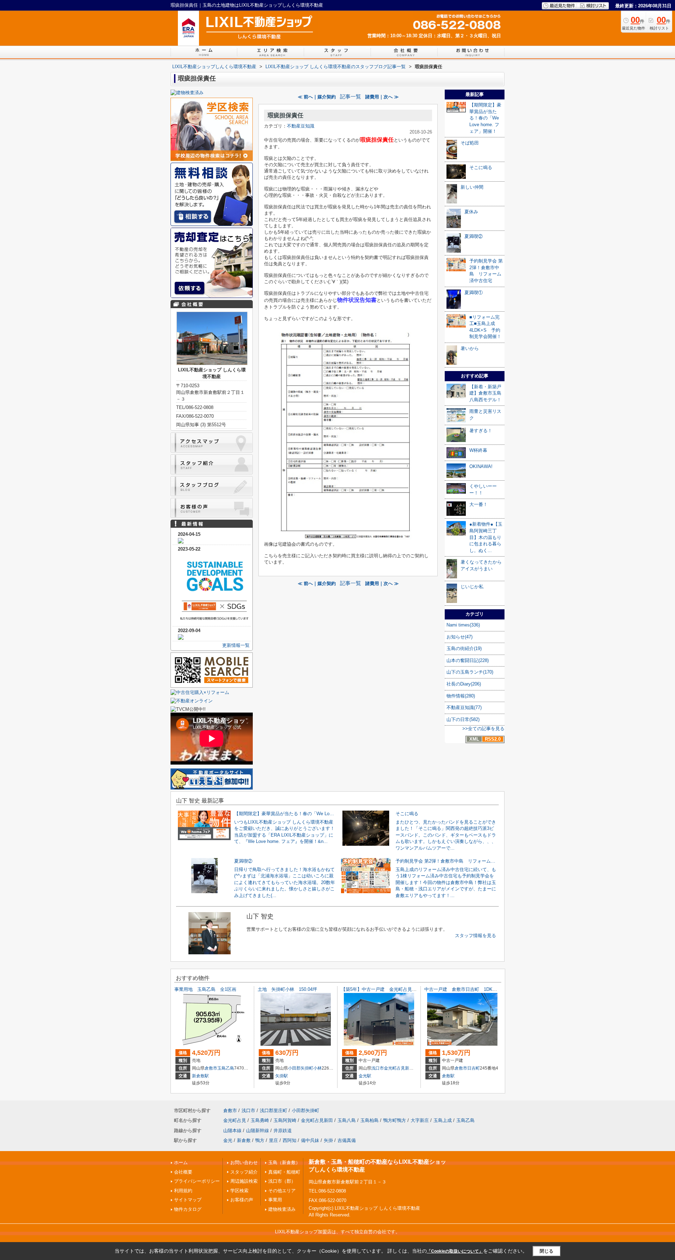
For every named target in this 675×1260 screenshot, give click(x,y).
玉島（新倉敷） (284, 1162)
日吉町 (473, 1068)
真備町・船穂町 (284, 1172)
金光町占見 (234, 1120)
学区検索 (239, 1190)
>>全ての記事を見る (483, 728)
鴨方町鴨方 (394, 1120)
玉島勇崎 (260, 1120)
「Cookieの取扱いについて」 (455, 1251)
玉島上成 (442, 1120)
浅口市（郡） (282, 1181)
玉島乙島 (225, 1068)
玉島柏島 (369, 1120)
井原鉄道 (283, 1130)
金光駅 (365, 1075)
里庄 (273, 1140)
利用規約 (183, 1190)
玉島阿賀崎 (285, 1120)
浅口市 (377, 1068)
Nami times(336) (463, 625)
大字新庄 (420, 1120)
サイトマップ (187, 1199)
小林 (317, 1068)
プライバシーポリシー (197, 1181)
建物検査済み (282, 1209)
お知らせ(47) (459, 636)
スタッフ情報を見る (475, 935)
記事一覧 (350, 96)
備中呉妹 (310, 1140)
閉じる (546, 1251)
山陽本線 (232, 1130)
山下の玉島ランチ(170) (469, 672)
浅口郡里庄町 (273, 1110)
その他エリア (282, 1190)
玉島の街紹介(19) (464, 648)
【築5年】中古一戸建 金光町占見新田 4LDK (389, 989)
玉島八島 (347, 1120)
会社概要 (183, 1172)
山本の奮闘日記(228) (467, 660)
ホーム (181, 1162)
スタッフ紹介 (244, 1172)
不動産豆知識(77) (464, 707)
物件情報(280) (460, 696)
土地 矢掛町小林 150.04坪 (287, 989)
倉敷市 (211, 1068)
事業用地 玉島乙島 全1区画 (207, 989)
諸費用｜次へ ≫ (382, 96)
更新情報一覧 (236, 645)
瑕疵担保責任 (285, 115)
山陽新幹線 (257, 1130)
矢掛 (328, 1140)
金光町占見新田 (398, 1068)
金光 (227, 1140)
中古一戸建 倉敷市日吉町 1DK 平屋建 (467, 989)
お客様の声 (241, 1199)
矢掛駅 (281, 1075)
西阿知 (289, 1140)
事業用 (275, 1199)
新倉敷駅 (200, 1075)
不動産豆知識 (300, 126)
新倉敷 (244, 1140)
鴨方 (259, 1140)
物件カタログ (187, 1209)
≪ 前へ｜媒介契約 (317, 96)
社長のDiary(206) (463, 684)
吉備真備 (347, 1140)
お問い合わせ (244, 1162)
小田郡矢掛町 (300, 1068)
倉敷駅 (448, 1075)
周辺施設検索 (244, 1181)
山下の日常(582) (463, 719)
